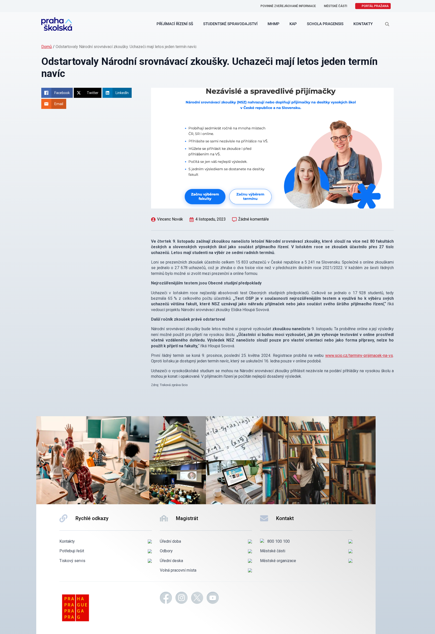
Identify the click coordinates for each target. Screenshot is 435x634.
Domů (46, 46)
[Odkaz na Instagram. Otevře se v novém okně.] (181, 598)
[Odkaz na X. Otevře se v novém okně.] (197, 598)
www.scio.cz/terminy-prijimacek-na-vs (359, 355)
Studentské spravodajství (230, 24)
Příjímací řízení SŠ (175, 24)
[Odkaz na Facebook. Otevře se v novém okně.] (166, 598)
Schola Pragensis (325, 24)
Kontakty (363, 24)
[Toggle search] (387, 24)
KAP (293, 24)
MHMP (273, 24)
